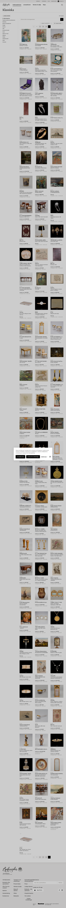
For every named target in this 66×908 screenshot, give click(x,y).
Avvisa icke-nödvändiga (33, 456)
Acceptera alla (20, 456)
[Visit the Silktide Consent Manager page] (50, 456)
